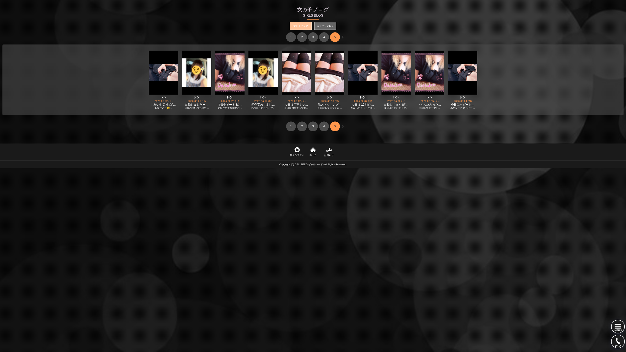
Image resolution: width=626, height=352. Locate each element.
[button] (343, 37)
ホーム (313, 155)
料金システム (297, 155)
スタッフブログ (325, 25)
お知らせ (329, 155)
